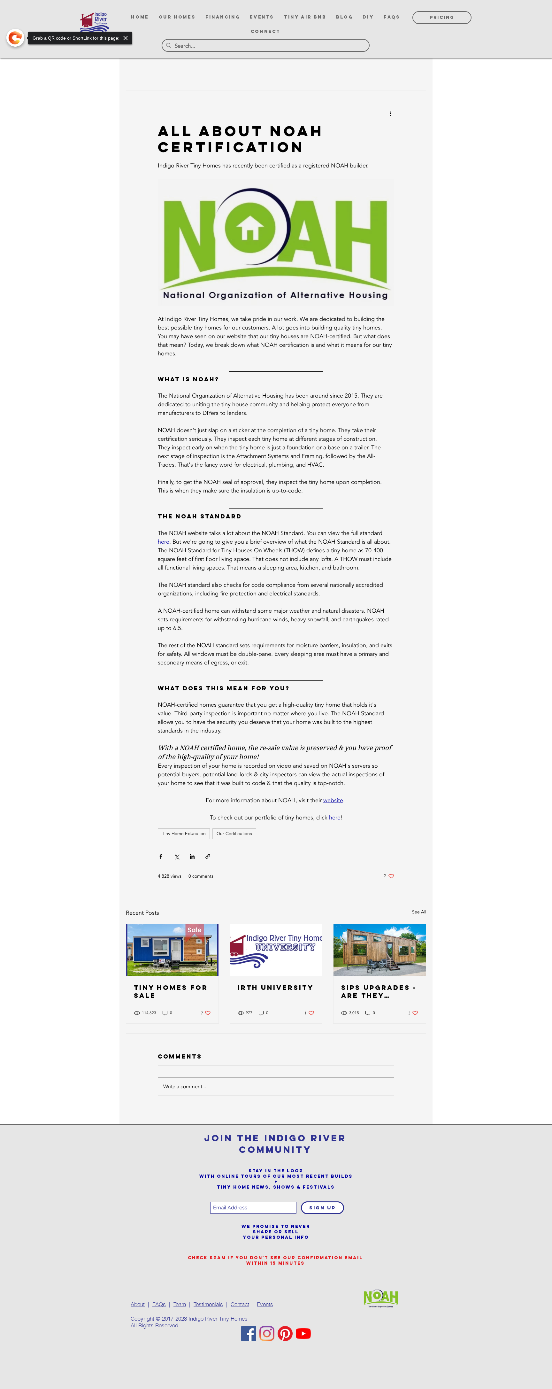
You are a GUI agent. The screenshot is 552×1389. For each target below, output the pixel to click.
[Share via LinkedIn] (192, 856)
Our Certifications (234, 833)
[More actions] (390, 113)
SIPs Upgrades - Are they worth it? (379, 991)
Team (179, 1304)
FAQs (159, 1304)
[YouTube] (303, 1333)
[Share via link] (208, 856)
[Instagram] (266, 1333)
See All (419, 912)
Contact (240, 1304)
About (138, 1304)
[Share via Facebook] (161, 856)
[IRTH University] (276, 950)
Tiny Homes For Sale (171, 991)
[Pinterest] (285, 1333)
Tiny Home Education (184, 833)
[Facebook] (248, 1333)
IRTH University (276, 987)
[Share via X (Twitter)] (176, 856)
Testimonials (208, 1304)
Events (265, 1304)
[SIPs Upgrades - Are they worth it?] (380, 950)
